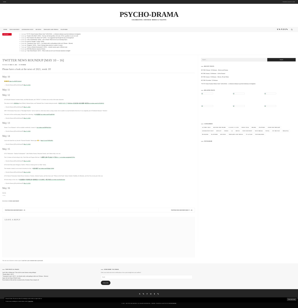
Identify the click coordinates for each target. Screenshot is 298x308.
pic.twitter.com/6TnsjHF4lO (48, 114)
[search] (291, 29)
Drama (254, 127)
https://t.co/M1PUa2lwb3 (15, 81)
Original (286, 130)
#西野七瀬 (44, 157)
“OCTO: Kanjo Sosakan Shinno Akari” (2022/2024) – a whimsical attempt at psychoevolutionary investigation (53, 34)
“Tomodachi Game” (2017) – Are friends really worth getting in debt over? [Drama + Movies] (50, 43)
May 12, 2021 (27, 118)
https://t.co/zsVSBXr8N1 (47, 140)
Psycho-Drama (149, 14)
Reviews (38, 29)
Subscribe (105, 283)
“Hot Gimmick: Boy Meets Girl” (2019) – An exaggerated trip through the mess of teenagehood (50, 37)
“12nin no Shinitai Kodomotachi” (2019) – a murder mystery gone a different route (47, 47)
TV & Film (249, 134)
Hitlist (218, 130)
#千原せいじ (56, 157)
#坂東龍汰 (35, 179)
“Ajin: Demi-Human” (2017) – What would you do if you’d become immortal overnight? (48, 50)
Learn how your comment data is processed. (32, 260)
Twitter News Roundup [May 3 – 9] (15, 210)
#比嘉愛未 (22, 179)
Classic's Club (234, 127)
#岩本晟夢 (81, 103)
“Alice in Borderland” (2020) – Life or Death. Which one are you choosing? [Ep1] (47, 39)
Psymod (23, 64)
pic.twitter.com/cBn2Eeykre (58, 179)
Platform (64, 29)
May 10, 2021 (27, 85)
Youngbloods (259, 134)
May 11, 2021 (27, 107)
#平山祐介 (50, 157)
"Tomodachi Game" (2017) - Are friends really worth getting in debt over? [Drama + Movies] (25, 276)
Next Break (259, 130)
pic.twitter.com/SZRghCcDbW (46, 168)
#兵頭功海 (75, 103)
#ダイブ (65, 103)
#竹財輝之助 (28, 179)
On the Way (276, 130)
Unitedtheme (172, 303)
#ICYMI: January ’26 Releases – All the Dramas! (213, 73)
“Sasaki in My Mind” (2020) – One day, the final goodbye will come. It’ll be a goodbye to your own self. (52, 36)
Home (4, 1)
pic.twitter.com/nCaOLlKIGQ (96, 103)
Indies (226, 130)
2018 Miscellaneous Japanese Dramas (36, 49)
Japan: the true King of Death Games (11, 278)
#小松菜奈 (38, 114)
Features (262, 127)
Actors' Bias (206, 127)
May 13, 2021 (27, 131)
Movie (238, 130)
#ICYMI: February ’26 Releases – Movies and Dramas (214, 70)
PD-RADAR (205, 134)
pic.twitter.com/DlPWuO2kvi (44, 127)
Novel (267, 130)
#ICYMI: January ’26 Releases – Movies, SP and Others (215, 77)
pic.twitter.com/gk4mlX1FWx (67, 157)
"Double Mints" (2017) (8, 274)
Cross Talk (245, 127)
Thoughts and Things (51, 29)
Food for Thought (274, 127)
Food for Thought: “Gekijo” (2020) (35, 41)
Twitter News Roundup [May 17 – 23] (181, 210)
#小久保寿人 (41, 179)
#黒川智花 (48, 179)
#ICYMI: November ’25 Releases (209, 80)
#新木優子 (36, 168)
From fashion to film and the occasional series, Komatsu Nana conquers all (20, 280)
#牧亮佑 (87, 103)
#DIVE (61, 103)
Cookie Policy (30, 301)
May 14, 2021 (27, 161)
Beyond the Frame (219, 127)
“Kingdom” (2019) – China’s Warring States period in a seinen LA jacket (44, 45)
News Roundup (14, 29)
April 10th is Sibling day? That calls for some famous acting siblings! (19, 272)
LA (232, 130)
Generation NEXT (27, 29)
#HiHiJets (16, 103)
